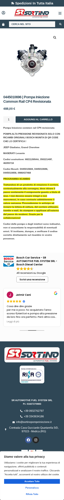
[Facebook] (28, 440)
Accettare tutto (32, 481)
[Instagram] (35, 440)
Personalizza (32, 488)
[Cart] (3, 24)
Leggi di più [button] (13, 321)
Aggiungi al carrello (38, 119)
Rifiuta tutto (32, 494)
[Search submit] (60, 24)
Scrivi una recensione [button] (32, 279)
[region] (32, 475)
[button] (60, 13)
